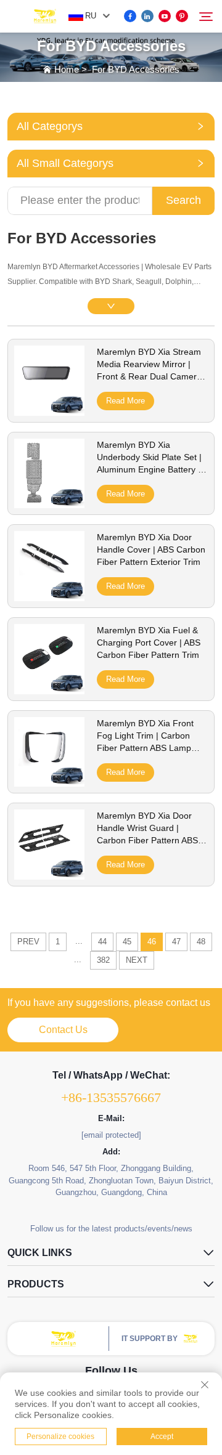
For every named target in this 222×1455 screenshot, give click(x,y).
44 (102, 941)
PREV (28, 941)
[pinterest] (182, 16)
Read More (125, 400)
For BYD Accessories (135, 69)
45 (127, 941)
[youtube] (164, 16)
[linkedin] (147, 16)
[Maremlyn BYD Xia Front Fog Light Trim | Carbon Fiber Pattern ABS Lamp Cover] (49, 782)
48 (201, 941)
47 (176, 941)
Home (66, 69)
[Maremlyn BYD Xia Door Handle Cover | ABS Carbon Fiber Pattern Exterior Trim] (49, 597)
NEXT (136, 960)
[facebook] (130, 16)
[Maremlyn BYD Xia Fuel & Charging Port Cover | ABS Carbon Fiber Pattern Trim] (49, 690)
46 (151, 941)
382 (103, 960)
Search (183, 200)
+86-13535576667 (111, 1097)
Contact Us (63, 1029)
